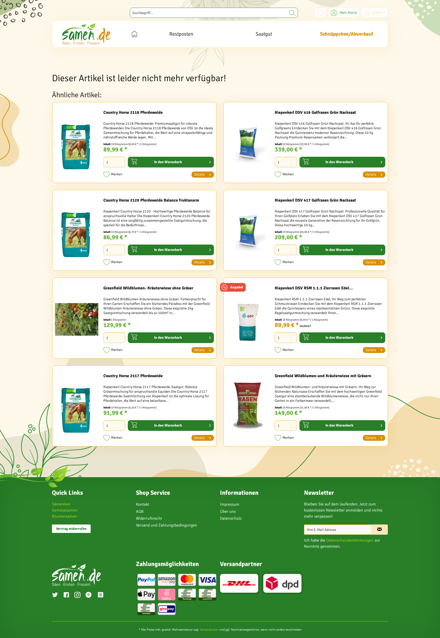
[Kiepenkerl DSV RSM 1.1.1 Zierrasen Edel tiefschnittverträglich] (248, 319)
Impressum (229, 504)
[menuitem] (214, 13)
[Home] (134, 34)
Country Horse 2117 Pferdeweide (133, 375)
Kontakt (142, 504)
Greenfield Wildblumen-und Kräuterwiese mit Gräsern (323, 375)
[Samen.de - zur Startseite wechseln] (86, 34)
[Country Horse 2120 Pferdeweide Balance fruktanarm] (76, 231)
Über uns (228, 511)
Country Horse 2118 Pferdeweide (133, 112)
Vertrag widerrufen (71, 529)
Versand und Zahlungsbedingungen (166, 525)
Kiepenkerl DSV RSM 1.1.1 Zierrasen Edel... (314, 288)
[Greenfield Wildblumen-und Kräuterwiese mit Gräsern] (248, 407)
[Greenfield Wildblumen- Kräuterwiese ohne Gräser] (76, 319)
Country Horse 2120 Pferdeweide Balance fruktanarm (151, 200)
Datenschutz (231, 518)
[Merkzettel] (321, 13)
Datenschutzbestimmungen (350, 540)
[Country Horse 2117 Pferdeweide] (76, 407)
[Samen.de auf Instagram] (77, 595)
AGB (140, 511)
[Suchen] (292, 13)
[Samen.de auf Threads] (103, 595)
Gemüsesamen (64, 510)
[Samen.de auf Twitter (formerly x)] (55, 595)
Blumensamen (64, 516)
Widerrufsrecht (149, 518)
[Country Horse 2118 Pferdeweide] (76, 144)
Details (199, 174)
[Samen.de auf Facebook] (66, 595)
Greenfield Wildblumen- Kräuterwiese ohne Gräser (148, 288)
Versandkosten (209, 630)
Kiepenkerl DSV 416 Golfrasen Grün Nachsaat (315, 112)
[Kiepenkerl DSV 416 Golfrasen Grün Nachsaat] (248, 144)
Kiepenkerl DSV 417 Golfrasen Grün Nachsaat (315, 200)
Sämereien (61, 504)
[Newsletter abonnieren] (379, 529)
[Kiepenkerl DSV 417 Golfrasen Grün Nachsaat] (248, 231)
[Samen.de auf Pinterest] (89, 595)
